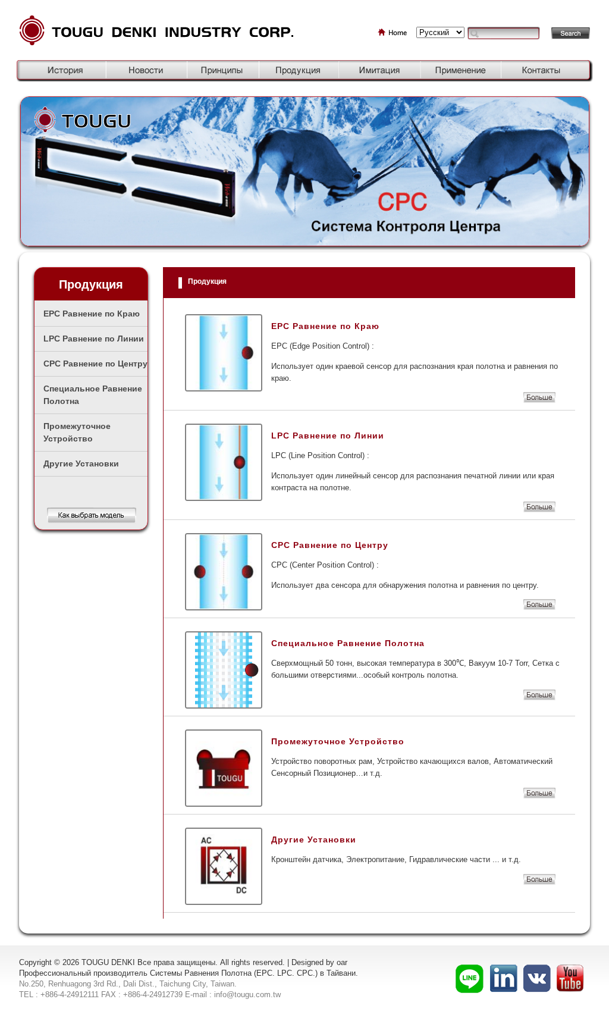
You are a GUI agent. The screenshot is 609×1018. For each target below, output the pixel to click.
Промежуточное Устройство (77, 432)
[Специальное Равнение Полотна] (539, 697)
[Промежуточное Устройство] (539, 795)
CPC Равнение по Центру (95, 363)
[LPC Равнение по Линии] (539, 509)
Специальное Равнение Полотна (92, 395)
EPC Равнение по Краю (91, 313)
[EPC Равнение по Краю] (539, 400)
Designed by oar (319, 962)
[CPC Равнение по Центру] (539, 607)
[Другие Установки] (539, 882)
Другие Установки (81, 463)
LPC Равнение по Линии (93, 338)
